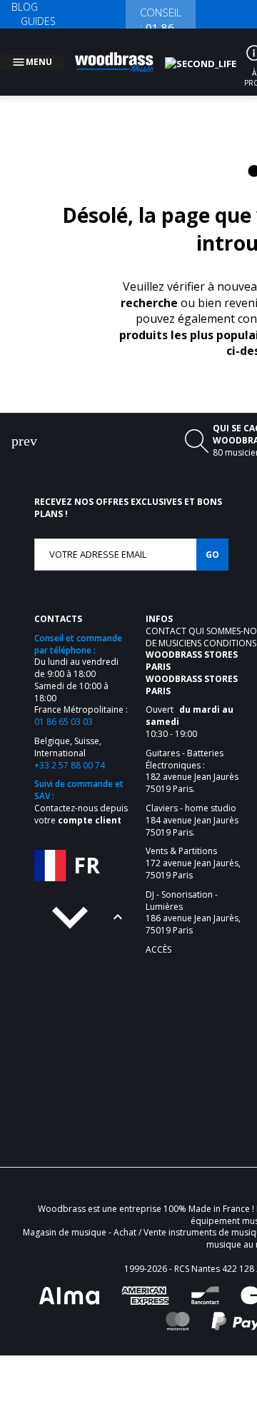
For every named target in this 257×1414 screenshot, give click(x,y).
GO (212, 537)
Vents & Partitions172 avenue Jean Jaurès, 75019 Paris (193, 846)
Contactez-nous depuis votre (81, 797)
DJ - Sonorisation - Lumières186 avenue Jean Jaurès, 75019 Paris (193, 895)
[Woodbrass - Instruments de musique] (122, 53)
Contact (167, 614)
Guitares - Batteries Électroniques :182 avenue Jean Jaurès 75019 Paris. (192, 754)
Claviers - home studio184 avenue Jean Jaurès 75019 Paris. (192, 803)
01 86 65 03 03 (63, 704)
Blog (24, 7)
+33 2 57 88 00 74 (69, 748)
